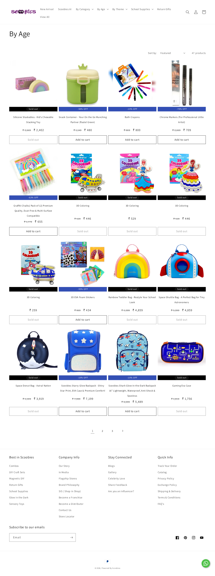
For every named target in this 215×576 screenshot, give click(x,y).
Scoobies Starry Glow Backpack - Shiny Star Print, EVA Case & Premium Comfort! (82, 388)
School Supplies (18, 491)
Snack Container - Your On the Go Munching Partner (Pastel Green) (83, 119)
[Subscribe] (72, 537)
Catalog (162, 472)
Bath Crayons (132, 117)
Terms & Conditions (169, 497)
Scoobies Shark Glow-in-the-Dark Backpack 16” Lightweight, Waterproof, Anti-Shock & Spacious (132, 390)
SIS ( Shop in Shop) (70, 491)
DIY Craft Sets (17, 472)
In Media (64, 472)
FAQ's (161, 503)
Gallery (112, 472)
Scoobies (116, 568)
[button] (84, 9)
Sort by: (152, 53)
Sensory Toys (16, 503)
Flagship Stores (68, 478)
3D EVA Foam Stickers (83, 297)
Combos (14, 465)
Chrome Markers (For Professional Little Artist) (182, 119)
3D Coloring (82, 205)
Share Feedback (117, 484)
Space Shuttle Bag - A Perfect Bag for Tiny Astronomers (182, 300)
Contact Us (65, 510)
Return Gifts (16, 484)
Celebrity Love (116, 478)
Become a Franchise (70, 497)
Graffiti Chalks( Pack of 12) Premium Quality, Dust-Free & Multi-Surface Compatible (33, 210)
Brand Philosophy (69, 484)
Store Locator (67, 516)
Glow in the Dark (19, 497)
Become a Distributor (71, 503)
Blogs (111, 465)
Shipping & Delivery (169, 491)
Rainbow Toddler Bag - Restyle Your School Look (132, 300)
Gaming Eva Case (181, 385)
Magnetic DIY (16, 478)
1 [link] (92, 431)
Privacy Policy (166, 478)
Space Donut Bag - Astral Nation (33, 385)
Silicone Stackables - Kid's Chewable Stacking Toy (33, 119)
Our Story (64, 465)
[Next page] (122, 431)
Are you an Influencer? (121, 491)
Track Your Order (167, 465)
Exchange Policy (167, 484)
